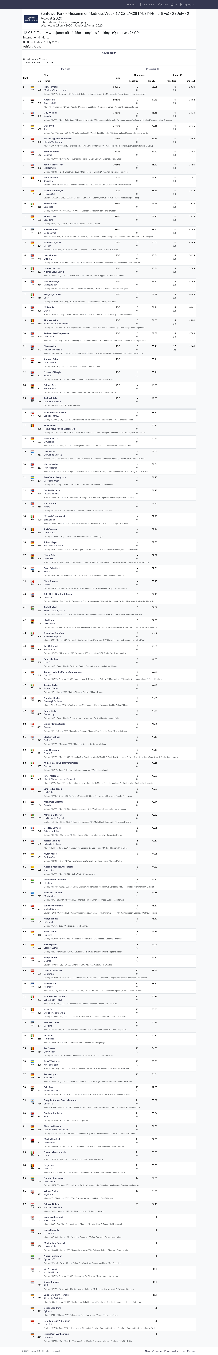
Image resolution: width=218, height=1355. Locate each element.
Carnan (47, 245)
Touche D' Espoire (52, 636)
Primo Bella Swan (52, 844)
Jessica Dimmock (52, 840)
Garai (46, 1155)
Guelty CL (49, 870)
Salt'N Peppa (50, 167)
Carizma (48, 1025)
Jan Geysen (49, 1048)
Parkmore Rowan (52, 401)
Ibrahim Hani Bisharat (55, 879)
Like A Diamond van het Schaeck (59, 779)
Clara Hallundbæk (53, 970)
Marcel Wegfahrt (52, 242)
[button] (187, 4)
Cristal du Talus (51, 831)
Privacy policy (171, 1351)
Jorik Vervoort (51, 529)
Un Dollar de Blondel (54, 818)
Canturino (49, 973)
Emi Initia (48, 1103)
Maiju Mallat (50, 983)
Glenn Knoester (52, 1282)
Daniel (47, 310)
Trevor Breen (50, 203)
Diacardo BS (50, 362)
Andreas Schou (51, 359)
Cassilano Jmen (51, 480)
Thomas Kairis (51, 320)
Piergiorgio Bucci (52, 294)
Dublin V (48, 258)
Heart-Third (49, 1220)
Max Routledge (51, 281)
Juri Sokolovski (51, 229)
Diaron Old (49, 194)
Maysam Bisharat (53, 814)
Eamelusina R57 (52, 1090)
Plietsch (48, 597)
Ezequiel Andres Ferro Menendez (60, 1100)
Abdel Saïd (49, 99)
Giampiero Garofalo (54, 633)
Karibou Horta (51, 1272)
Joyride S (48, 181)
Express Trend (51, 688)
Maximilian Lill (51, 438)
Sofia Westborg (52, 1061)
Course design (109, 52)
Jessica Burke (51, 685)
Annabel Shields (52, 698)
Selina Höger (50, 385)
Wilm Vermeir (51, 177)
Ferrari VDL (49, 649)
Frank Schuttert (52, 568)
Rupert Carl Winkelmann (56, 1334)
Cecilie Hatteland (52, 490)
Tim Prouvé (49, 425)
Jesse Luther (50, 931)
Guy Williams (50, 112)
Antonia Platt (51, 503)
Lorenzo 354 (50, 1246)
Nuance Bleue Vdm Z (54, 271)
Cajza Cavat (50, 232)
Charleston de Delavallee (56, 1129)
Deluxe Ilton (50, 623)
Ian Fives (48, 1035)
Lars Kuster (49, 451)
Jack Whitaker (51, 398)
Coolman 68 (50, 1142)
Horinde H (49, 1038)
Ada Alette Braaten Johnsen (58, 594)
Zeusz (47, 571)
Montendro (49, 896)
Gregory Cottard (52, 827)
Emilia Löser (50, 216)
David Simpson (51, 750)
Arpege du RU (50, 103)
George (47, 960)
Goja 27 (48, 675)
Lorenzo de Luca (52, 268)
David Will (49, 125)
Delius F (48, 740)
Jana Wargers (51, 1074)
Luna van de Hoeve (53, 999)
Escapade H (49, 206)
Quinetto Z (49, 1259)
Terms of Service (188, 1351)
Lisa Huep (49, 620)
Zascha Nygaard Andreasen (58, 138)
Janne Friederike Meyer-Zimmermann (63, 672)
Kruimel (48, 935)
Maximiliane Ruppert (54, 1243)
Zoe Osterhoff (51, 646)
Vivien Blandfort (52, 1307)
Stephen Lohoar (52, 737)
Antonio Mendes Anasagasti (58, 866)
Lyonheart (49, 1337)
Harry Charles (51, 464)
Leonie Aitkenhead (53, 1217)
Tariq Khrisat (50, 607)
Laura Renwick (51, 255)
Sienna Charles (51, 151)
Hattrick (48, 1324)
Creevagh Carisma (53, 701)
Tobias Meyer (50, 542)
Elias (46, 297)
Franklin (48, 375)
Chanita (48, 1168)
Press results (152, 68)
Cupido (47, 116)
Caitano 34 (49, 857)
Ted (45, 129)
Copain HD (49, 558)
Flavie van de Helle (53, 349)
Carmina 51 (49, 1233)
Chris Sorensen (51, 581)
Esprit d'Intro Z (51, 415)
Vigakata (48, 1194)
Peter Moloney (51, 775)
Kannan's (48, 986)
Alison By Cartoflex (53, 1298)
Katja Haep (49, 1165)
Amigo (47, 506)
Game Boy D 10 (51, 908)
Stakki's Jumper (51, 947)
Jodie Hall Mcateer (53, 164)
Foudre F (48, 753)
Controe (48, 154)
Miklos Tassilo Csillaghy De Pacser (61, 762)
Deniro (47, 766)
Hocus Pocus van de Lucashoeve (59, 428)
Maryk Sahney (51, 918)
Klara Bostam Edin (53, 892)
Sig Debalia (49, 519)
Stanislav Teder (51, 1022)
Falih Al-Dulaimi (52, 1204)
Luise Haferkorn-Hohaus (56, 1294)
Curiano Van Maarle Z (54, 1012)
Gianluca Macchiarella (55, 1152)
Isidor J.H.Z (49, 532)
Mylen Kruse (50, 853)
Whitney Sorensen (53, 905)
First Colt (48, 922)
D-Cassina (49, 441)
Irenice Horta (50, 467)
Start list (65, 68)
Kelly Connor (50, 957)
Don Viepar (49, 1051)
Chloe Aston (50, 346)
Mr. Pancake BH (51, 1064)
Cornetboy (49, 714)
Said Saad (49, 1087)
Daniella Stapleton (53, 1113)
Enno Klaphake (51, 659)
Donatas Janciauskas (54, 1178)
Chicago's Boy (50, 284)
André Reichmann (53, 1256)
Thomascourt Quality (54, 610)
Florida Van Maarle (53, 142)
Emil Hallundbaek (53, 788)
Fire (46, 1116)
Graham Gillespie (52, 372)
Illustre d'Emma (51, 493)
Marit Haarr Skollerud (55, 412)
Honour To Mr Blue (53, 1207)
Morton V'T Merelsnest (55, 90)
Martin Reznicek (52, 1139)
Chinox (47, 584)
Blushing (48, 883)
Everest (48, 727)
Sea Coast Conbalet (53, 545)
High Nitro (49, 792)
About (148, 1351)
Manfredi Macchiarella (55, 996)
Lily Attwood (50, 1269)
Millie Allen (49, 307)
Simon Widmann (52, 1126)
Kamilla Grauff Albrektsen (57, 1320)
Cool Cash (49, 336)
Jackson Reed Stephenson (57, 333)
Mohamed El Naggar (54, 801)
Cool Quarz (49, 1181)
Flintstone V (50, 388)
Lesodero (48, 219)
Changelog (157, 1351)
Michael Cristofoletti (54, 516)
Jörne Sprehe (50, 944)
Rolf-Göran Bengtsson (55, 477)
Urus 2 (47, 662)
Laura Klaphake (51, 1230)
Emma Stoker (50, 711)
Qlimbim (48, 1311)
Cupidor (48, 805)
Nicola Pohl (49, 555)
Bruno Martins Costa (54, 723)
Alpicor (47, 1285)
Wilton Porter (51, 1191)
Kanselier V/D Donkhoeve (56, 323)
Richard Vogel (51, 86)
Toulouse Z (49, 1077)
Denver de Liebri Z (53, 454)
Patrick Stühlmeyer (53, 190)
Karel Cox (49, 1009)
